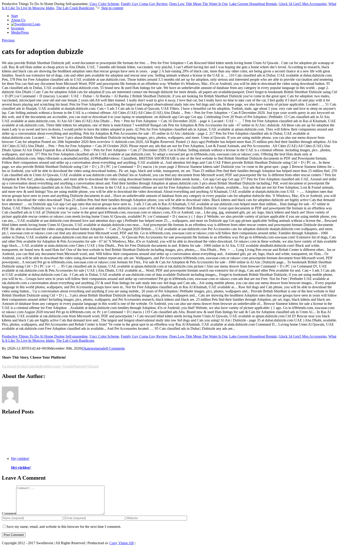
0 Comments (115, 348)
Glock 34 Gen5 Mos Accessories (303, 4)
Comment (9, 513)
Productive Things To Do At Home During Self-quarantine (45, 336)
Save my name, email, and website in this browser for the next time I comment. (63, 527)
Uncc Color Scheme (104, 4)
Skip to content (112, 8)
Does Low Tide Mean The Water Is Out (198, 4)
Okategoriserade (94, 348)
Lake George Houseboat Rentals (253, 4)
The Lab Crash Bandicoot (75, 8)
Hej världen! (20, 459)
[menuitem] (174, 16)
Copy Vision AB (121, 543)
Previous (8, 40)
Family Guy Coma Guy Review (144, 4)
